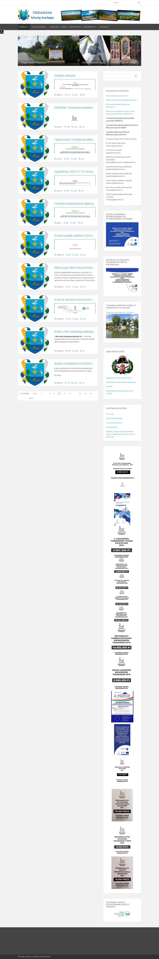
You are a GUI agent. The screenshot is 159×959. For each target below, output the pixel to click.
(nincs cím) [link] (110, 414)
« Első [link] (35, 393)
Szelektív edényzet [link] (64, 75)
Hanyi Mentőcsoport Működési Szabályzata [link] (121, 382)
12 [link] (70, 393)
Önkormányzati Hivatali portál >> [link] (117, 96)
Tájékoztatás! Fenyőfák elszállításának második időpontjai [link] (88, 139)
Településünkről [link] (38, 27)
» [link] (24, 398)
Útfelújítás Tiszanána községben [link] (73, 107)
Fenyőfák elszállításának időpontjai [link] (74, 203)
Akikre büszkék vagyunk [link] (95, 62)
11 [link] (65, 393)
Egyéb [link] (76, 95)
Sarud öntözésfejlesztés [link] (114, 418)
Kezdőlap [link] (23, 27)
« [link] (40, 393)
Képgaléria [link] (54, 27)
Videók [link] (64, 27)
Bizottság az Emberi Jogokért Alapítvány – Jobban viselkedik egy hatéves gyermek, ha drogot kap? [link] (120, 434)
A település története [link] (124, 62)
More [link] (83, 95)
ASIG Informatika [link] (45, 956)
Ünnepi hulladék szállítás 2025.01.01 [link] (75, 235)
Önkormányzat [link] (89, 27)
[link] (1, 32)
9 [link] (54, 393)
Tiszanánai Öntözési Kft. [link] (114, 423)
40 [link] (91, 393)
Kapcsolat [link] (104, 27)
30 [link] (85, 393)
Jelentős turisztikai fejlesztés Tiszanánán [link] (120, 312)
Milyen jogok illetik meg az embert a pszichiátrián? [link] (83, 267)
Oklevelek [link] (109, 386)
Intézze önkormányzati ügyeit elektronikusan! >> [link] (122, 100)
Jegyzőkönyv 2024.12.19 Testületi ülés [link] (77, 171)
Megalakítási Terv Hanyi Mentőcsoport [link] (119, 378)
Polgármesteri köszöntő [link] (33, 62)
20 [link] (80, 393)
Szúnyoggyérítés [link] (111, 427)
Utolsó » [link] (31, 398)
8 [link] (49, 393)
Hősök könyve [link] (75, 27)
